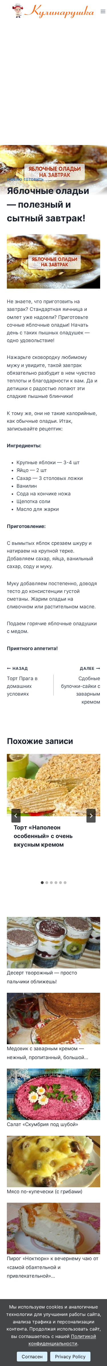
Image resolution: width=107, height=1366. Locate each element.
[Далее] (91, 816)
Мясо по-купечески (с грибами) (44, 1191)
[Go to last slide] (16, 816)
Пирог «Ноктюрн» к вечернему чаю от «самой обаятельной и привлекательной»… (52, 1267)
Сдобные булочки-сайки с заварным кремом (80, 685)
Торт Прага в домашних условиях (22, 681)
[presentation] (53, 785)
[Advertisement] (53, 79)
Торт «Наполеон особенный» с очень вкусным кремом (43, 836)
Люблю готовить (25, 179)
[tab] (42, 882)
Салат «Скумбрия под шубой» (42, 1124)
